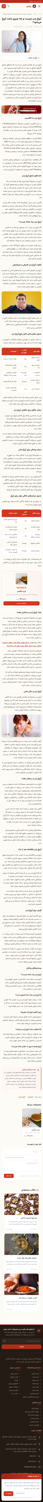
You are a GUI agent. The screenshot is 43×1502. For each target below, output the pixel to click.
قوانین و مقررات (34, 1425)
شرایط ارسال (35, 1408)
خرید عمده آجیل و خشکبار (31, 1397)
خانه (40, 14)
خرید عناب (35, 1377)
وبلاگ (35, 14)
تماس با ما (14, 1394)
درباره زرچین (14, 1374)
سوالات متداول (13, 1387)
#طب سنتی (22, 1097)
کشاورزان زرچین (13, 1384)
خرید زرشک (35, 1380)
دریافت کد (8, 1494)
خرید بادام (36, 1387)
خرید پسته (35, 1390)
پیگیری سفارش (13, 1390)
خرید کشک (35, 1384)
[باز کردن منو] (39, 6)
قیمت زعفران (14, 1377)
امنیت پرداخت (34, 1418)
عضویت (21, 1347)
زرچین (33, 84)
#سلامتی (30, 1097)
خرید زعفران (35, 1374)
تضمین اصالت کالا (33, 1415)
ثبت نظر (8, 1176)
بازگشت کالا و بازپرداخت (32, 1412)
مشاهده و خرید (21, 603)
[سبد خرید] (4, 6)
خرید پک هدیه (34, 1394)
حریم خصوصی (34, 1422)
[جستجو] (8, 6)
